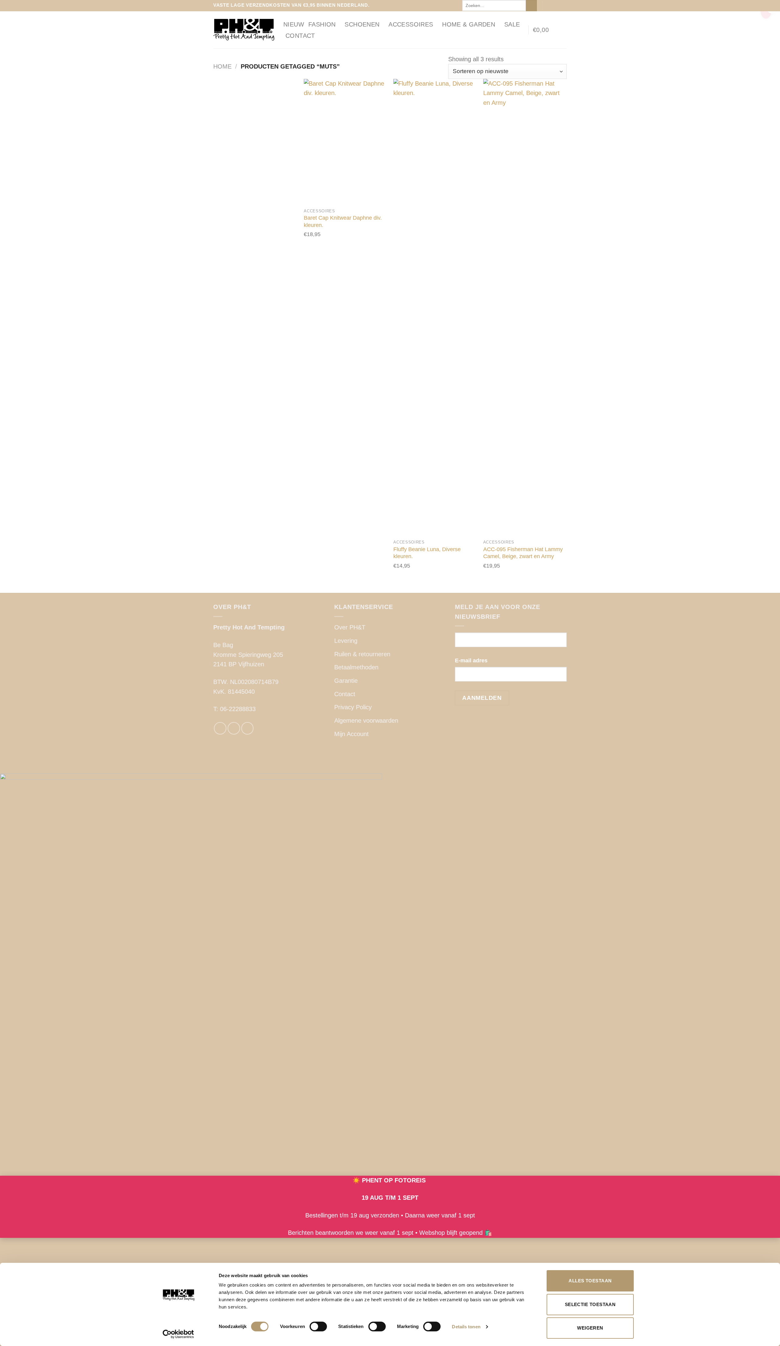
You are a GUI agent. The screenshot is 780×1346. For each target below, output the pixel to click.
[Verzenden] (531, 5)
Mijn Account (351, 734)
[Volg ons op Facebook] (548, 5)
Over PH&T (349, 627)
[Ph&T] (243, 30)
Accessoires (410, 24)
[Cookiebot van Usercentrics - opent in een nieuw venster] (178, 1334)
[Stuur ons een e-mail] (563, 5)
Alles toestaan (590, 1280)
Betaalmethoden (356, 667)
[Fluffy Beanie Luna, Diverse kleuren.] (435, 307)
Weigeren (590, 1327)
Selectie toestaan (590, 1304)
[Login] (564, 30)
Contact (300, 35)
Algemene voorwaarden (366, 720)
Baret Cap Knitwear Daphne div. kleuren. (343, 221)
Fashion (322, 24)
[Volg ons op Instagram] (556, 5)
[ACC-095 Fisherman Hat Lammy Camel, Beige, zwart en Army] (525, 307)
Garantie (346, 680)
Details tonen (466, 1326)
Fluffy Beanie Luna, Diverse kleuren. (427, 552)
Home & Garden (468, 24)
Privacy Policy (353, 707)
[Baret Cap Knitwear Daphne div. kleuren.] (346, 141)
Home (222, 66)
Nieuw (293, 24)
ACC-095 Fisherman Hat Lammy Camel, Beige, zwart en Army (523, 552)
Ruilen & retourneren (362, 654)
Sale (512, 24)
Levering (345, 640)
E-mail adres (471, 660)
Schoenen (362, 24)
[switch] (318, 1326)
